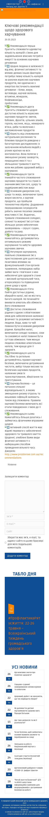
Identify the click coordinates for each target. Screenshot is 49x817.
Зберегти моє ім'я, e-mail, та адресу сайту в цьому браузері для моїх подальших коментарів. (25, 542)
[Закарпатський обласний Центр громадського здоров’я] (25, 10)
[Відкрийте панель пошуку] (3, 16)
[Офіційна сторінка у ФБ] (20, 1)
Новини (12, 464)
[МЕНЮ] (9, 16)
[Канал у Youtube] (24, 1)
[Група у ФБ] (28, 1)
